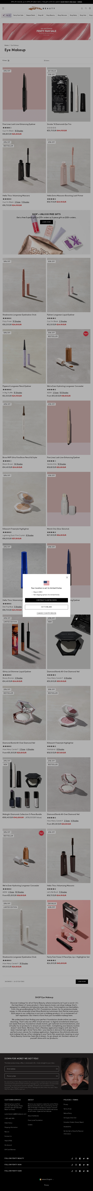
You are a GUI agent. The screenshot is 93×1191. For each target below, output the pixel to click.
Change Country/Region (46, 613)
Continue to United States (46, 600)
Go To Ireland (46, 607)
